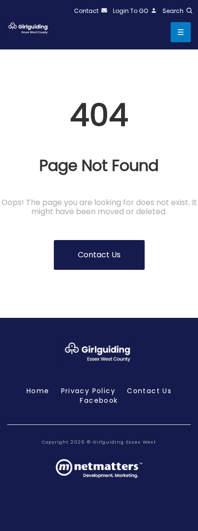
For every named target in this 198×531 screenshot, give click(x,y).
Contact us (99, 254)
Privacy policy (88, 391)
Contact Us (149, 391)
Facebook (99, 400)
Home (38, 391)
